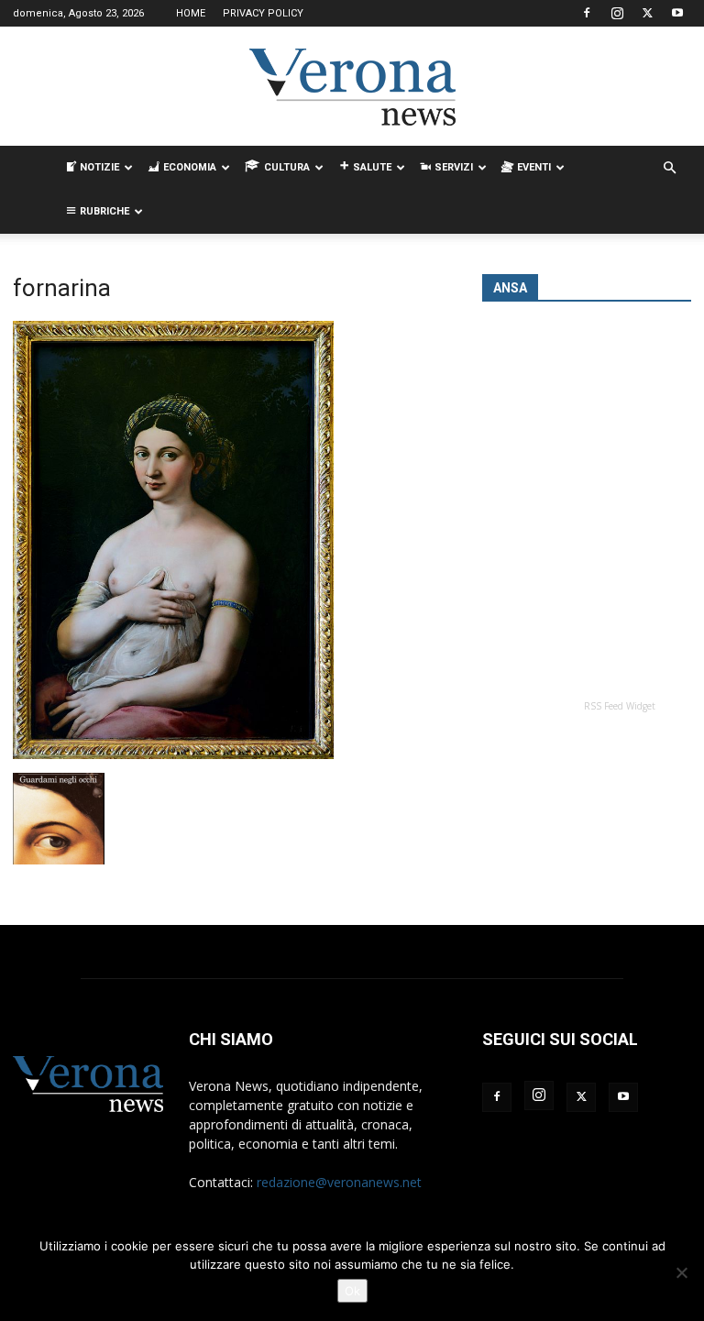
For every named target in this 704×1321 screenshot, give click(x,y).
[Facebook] (586, 13)
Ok (352, 1290)
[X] (647, 13)
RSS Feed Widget (619, 705)
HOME (190, 13)
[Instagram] (617, 13)
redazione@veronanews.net (339, 1182)
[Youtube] (677, 13)
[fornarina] (173, 754)
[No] (681, 1272)
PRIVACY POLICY (263, 13)
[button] (669, 168)
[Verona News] (352, 87)
